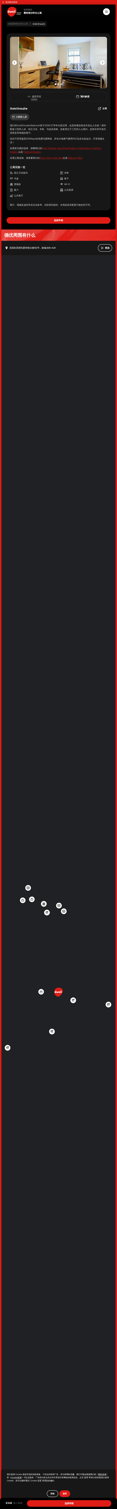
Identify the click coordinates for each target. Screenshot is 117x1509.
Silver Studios (49, 148)
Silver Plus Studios (66, 148)
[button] (32, 899)
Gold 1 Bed (57, 157)
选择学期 (58, 220)
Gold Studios (83, 148)
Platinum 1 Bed (74, 157)
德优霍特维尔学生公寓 (18, 24)
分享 (104, 108)
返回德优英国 (11, 2)
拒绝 (53, 1493)
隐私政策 (102, 1474)
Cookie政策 (16, 1477)
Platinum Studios (32, 151)
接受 (65, 1493)
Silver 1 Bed (45, 157)
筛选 (107, 248)
